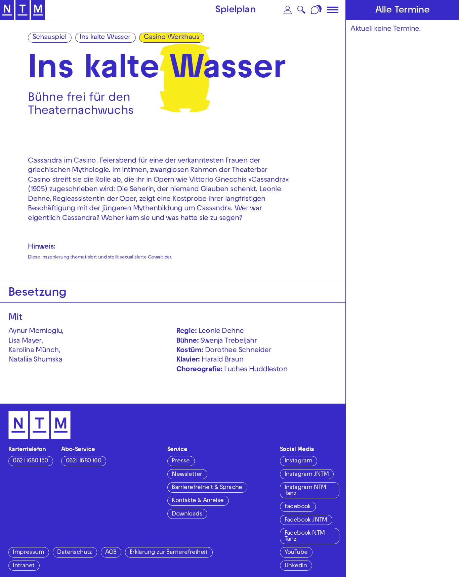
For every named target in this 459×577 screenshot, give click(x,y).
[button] (288, 10)
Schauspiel (50, 37)
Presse (181, 461)
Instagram (298, 461)
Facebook (298, 507)
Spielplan (235, 10)
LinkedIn (296, 566)
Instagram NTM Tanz (305, 491)
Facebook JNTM (306, 520)
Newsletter (187, 475)
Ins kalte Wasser (105, 37)
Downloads (187, 514)
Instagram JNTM (307, 475)
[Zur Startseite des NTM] (22, 10)
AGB (110, 552)
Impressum (28, 552)
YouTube (296, 552)
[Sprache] (316, 10)
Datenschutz (74, 552)
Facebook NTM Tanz (305, 536)
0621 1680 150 (30, 461)
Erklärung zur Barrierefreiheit (169, 552)
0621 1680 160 (83, 461)
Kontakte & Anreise (197, 501)
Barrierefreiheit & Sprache (207, 488)
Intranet (23, 566)
